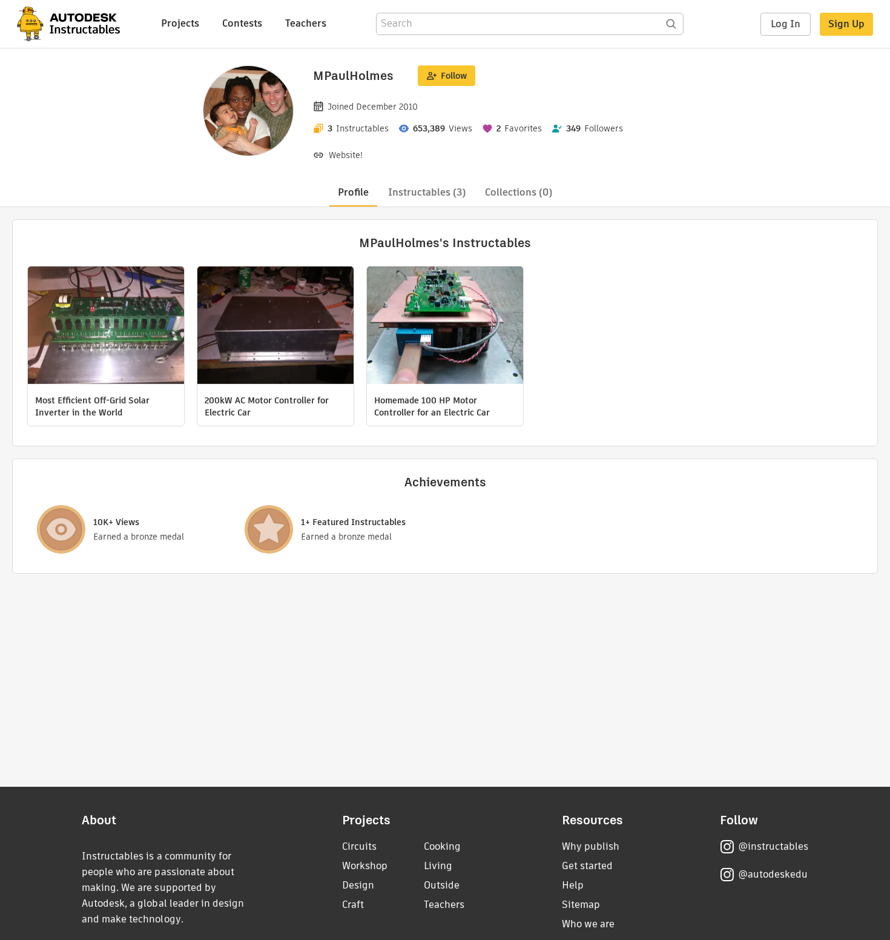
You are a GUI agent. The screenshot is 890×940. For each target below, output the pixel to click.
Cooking (442, 846)
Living (438, 866)
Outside (442, 885)
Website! (346, 155)
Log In (785, 24)
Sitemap (581, 905)
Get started (587, 866)
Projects (180, 23)
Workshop (364, 866)
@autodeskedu (773, 874)
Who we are (588, 924)
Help (573, 885)
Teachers (305, 23)
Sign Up (846, 24)
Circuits (359, 846)
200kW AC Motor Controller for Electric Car (267, 406)
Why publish (590, 846)
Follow (454, 76)
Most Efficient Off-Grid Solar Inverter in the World (92, 406)
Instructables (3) (427, 192)
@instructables (773, 846)
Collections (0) (518, 192)
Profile (353, 192)
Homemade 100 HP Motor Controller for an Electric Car (432, 406)
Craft (353, 905)
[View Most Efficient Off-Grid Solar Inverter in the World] (106, 326)
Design (358, 885)
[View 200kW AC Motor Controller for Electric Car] (275, 326)
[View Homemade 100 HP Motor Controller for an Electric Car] (445, 326)
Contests (242, 23)
